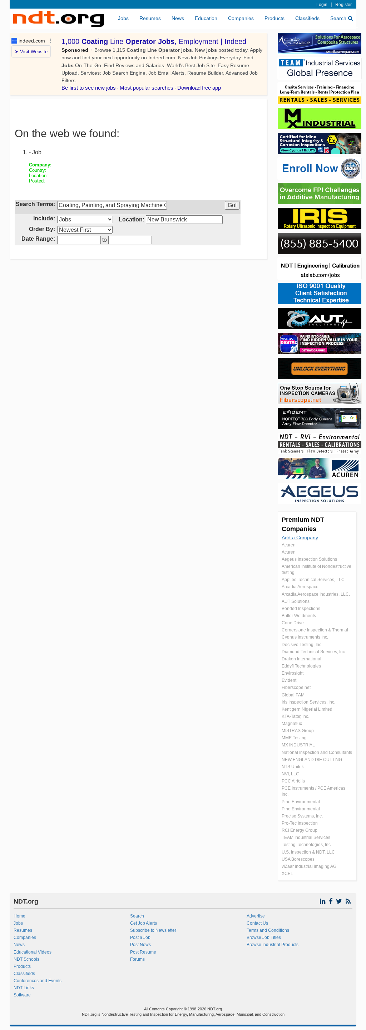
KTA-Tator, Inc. (295, 716)
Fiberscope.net (296, 687)
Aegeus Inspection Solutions (309, 559)
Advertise (256, 916)
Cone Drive (293, 622)
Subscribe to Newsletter (153, 930)
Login (321, 4)
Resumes (150, 18)
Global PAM (293, 695)
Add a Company (300, 537)
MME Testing (294, 737)
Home (19, 916)
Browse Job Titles (264, 937)
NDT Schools (26, 959)
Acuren (289, 545)
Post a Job (140, 937)
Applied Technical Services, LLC (313, 579)
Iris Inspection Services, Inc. (308, 702)
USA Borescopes (298, 859)
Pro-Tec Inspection (300, 823)
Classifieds (307, 18)
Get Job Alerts (143, 923)
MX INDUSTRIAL (298, 745)
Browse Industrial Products (272, 944)
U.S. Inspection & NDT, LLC (308, 852)
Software (22, 995)
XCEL (287, 873)
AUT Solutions (296, 601)
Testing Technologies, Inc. (307, 844)
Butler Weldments (299, 615)
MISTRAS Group (298, 730)
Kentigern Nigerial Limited (307, 709)
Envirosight (292, 673)
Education (206, 18)
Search (338, 18)
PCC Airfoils (293, 781)
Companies (241, 18)
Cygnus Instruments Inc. (305, 637)
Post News (140, 944)
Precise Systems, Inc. (302, 816)
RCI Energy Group (299, 830)
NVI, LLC (290, 773)
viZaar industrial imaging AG (309, 866)
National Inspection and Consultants (317, 752)
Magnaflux (292, 723)
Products (274, 18)
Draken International (301, 658)
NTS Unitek (293, 766)
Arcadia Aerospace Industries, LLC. (316, 594)
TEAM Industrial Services (306, 837)
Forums (137, 959)
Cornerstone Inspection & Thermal (315, 630)
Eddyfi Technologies (301, 666)
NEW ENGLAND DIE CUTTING (312, 759)
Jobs (123, 18)
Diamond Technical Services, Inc (313, 651)
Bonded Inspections (301, 608)
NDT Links (24, 987)
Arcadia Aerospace (300, 586)
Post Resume (143, 952)
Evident (289, 680)
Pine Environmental (301, 801)
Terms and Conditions (268, 930)
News (178, 18)
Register (343, 4)
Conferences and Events (37, 980)
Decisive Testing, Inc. (302, 644)
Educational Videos (32, 952)
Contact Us (257, 923)
